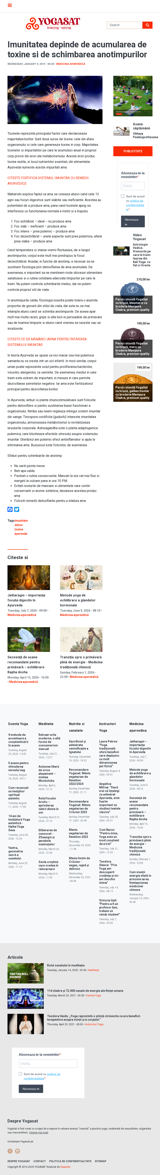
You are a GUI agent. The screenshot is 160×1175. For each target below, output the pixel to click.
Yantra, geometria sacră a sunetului (15, 853)
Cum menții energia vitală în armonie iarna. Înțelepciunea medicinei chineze (140, 880)
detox (18, 525)
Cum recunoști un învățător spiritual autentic (18, 793)
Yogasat (53, 23)
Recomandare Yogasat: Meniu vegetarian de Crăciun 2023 (79, 807)
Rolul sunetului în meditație (66, 965)
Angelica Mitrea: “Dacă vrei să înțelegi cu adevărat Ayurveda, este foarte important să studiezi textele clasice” (109, 798)
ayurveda (21, 533)
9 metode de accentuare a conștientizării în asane (18, 740)
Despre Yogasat (19, 1161)
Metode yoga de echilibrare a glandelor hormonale (78, 600)
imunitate (21, 520)
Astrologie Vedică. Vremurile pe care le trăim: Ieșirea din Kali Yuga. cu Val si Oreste (142, 255)
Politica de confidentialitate (70, 1161)
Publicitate (133, 151)
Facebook (10, 1151)
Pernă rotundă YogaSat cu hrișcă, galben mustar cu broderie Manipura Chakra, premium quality (132, 392)
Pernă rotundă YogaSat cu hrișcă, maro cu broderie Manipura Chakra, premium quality (132, 348)
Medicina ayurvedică (70, 64)
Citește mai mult (38, 1132)
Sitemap (100, 1161)
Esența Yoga (93, 995)
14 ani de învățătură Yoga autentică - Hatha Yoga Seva (19, 823)
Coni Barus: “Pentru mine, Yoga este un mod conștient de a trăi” (109, 837)
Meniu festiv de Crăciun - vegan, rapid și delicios (79, 863)
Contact (39, 1161)
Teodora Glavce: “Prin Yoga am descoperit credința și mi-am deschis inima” (109, 872)
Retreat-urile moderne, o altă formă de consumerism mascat (49, 742)
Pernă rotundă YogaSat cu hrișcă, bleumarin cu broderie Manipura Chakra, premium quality (132, 304)
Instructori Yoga (94, 1024)
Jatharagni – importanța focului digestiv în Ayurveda (26, 600)
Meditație (93, 970)
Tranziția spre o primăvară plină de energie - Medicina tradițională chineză (81, 662)
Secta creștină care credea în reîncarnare (48, 865)
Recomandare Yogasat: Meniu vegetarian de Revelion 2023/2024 (79, 776)
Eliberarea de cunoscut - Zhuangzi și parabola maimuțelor (48, 837)
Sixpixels (65, 1166)
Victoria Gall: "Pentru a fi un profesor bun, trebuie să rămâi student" (109, 907)
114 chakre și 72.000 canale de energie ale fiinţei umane (85, 990)
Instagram (17, 1151)
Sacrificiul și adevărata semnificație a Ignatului (78, 747)
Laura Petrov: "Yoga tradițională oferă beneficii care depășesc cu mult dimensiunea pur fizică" (109, 754)
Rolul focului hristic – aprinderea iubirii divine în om (49, 805)
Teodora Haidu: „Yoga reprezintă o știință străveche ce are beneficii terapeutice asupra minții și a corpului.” (93, 1017)
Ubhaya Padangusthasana (142, 135)
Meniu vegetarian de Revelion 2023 (78, 833)
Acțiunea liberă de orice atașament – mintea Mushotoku (49, 773)
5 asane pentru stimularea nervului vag (18, 766)
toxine (19, 529)
